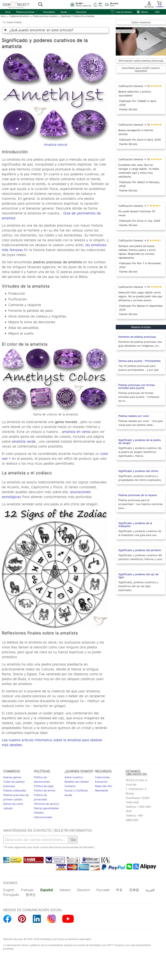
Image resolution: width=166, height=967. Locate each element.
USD (157, 12)
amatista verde (23, 441)
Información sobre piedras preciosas (141, 60)
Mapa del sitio (103, 786)
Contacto (70, 786)
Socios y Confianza (76, 790)
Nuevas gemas (12, 777)
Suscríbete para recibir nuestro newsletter (141, 69)
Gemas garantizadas (46, 808)
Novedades (49, 12)
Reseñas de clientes (77, 781)
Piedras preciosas (27, 11)
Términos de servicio (46, 803)
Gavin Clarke (14, 22)
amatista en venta (75, 432)
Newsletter (101, 790)
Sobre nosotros (140, 22)
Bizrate (133, 109)
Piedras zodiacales (14, 790)
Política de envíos (44, 790)
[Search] (40, 4)
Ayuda (65, 11)
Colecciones (102, 777)
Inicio (8, 12)
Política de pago (44, 786)
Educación (81, 12)
